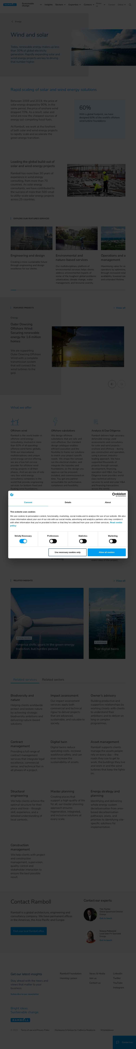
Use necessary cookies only (67, 552)
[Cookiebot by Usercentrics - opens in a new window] (114, 495)
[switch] (53, 541)
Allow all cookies (106, 552)
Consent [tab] (28, 502)
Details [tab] (68, 502)
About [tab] (108, 502)
